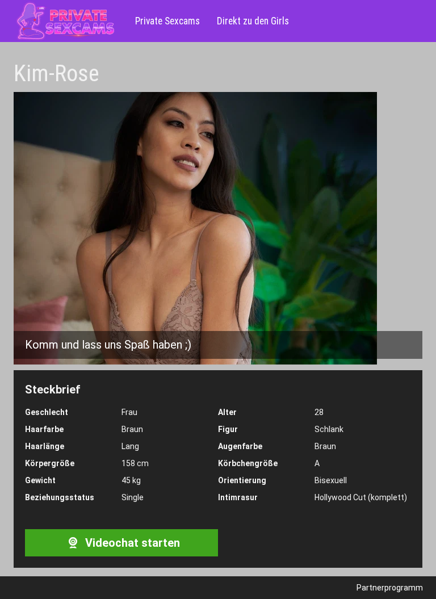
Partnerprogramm (390, 587)
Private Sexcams (167, 21)
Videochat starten (131, 543)
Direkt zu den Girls (253, 21)
